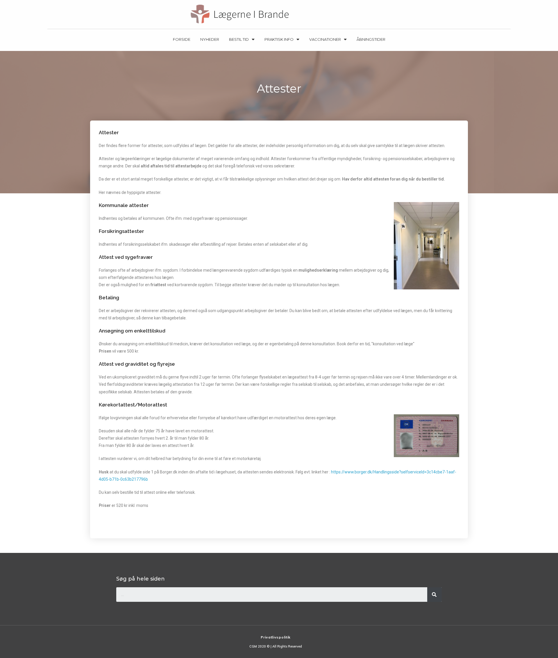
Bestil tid (239, 39)
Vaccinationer (325, 39)
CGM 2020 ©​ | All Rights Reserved (275, 646)
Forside (181, 39)
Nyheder (209, 39)
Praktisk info (279, 39)
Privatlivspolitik (276, 637)
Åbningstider (371, 39)
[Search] (434, 594)
